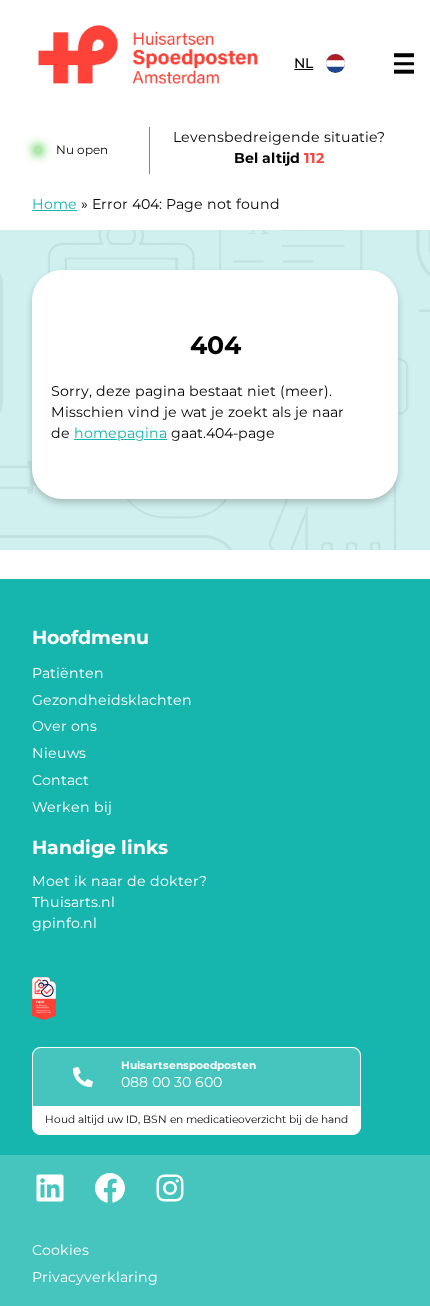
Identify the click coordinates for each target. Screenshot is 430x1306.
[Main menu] (404, 64)
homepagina (120, 433)
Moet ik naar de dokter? (119, 881)
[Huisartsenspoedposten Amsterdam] (149, 58)
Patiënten (68, 673)
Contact (60, 780)
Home (54, 204)
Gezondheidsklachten (112, 700)
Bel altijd (279, 158)
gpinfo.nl (64, 923)
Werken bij (72, 807)
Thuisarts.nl (73, 902)
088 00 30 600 (171, 1082)
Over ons (64, 726)
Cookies (60, 1250)
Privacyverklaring (95, 1277)
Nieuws (59, 753)
